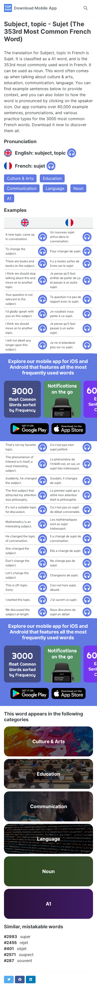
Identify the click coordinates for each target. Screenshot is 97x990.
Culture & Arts (20, 178)
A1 (9, 198)
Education (52, 178)
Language (55, 188)
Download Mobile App (35, 7)
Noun (78, 188)
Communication (22, 188)
